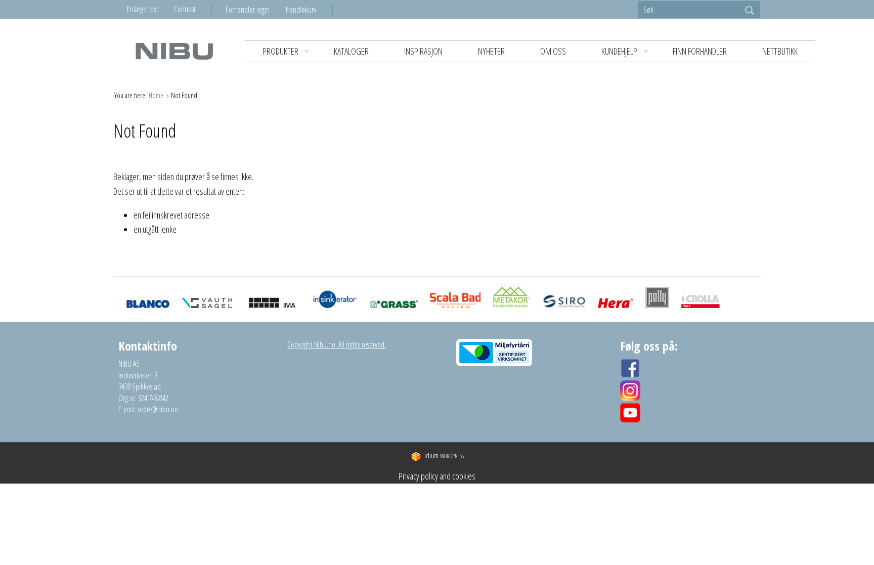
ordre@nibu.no (158, 409)
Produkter (280, 51)
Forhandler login (248, 9)
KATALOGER (351, 51)
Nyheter (491, 51)
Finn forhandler (700, 51)
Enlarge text (142, 9)
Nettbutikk (780, 51)
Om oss (553, 51)
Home (157, 95)
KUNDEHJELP (619, 51)
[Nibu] (174, 51)
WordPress (444, 456)
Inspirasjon (423, 51)
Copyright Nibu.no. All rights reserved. (336, 344)
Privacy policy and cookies (437, 476)
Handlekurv (301, 9)
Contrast (185, 9)
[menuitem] (256, 10)
